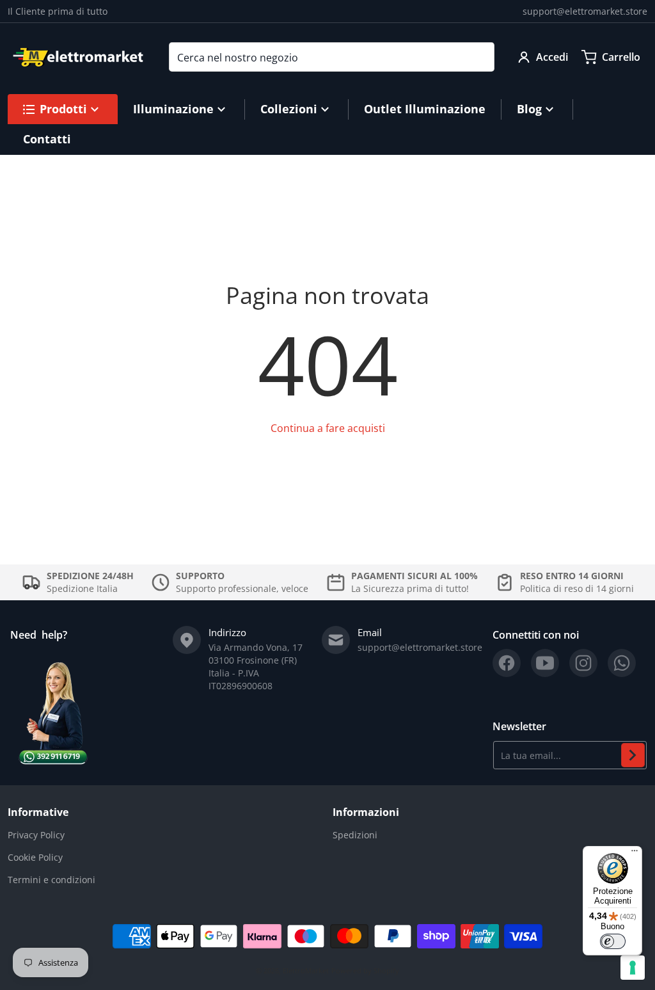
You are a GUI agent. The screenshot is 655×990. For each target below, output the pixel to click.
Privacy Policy (36, 835)
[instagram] (583, 663)
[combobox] (331, 57)
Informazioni (366, 812)
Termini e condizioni (51, 880)
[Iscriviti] (633, 755)
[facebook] (507, 663)
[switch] (613, 941)
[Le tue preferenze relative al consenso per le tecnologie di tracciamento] (632, 967)
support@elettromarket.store (585, 11)
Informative (38, 812)
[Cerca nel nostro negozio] (480, 57)
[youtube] (545, 663)
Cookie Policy (35, 857)
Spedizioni (355, 835)
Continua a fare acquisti (328, 428)
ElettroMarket (306, 970)
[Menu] (634, 853)
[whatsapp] (622, 663)
